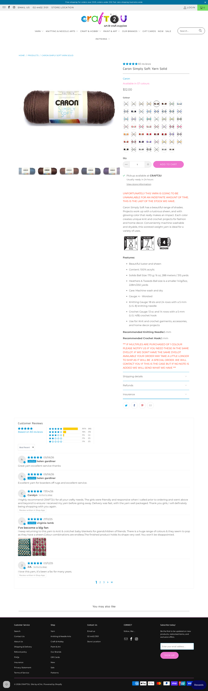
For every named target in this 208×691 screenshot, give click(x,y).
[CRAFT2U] (104, 20)
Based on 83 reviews (30, 431)
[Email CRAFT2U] (3, 7)
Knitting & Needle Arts (61, 636)
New (53, 662)
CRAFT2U (25, 684)
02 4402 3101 (40, 7)
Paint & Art (56, 647)
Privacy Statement (22, 667)
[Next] (117, 108)
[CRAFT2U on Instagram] (14, 7)
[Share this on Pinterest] (142, 405)
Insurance (18, 662)
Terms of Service (21, 673)
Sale (52, 667)
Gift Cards (55, 657)
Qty (125, 158)
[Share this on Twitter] (126, 405)
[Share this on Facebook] (134, 405)
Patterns (55, 673)
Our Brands (56, 652)
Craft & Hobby (57, 641)
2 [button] (100, 582)
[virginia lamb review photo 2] (39, 547)
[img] (35, 457)
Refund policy (20, 652)
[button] (39, 31)
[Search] (200, 31)
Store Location (62, 7)
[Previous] (21, 108)
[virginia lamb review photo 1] (25, 547)
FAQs (16, 657)
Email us (24, 7)
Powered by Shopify (53, 684)
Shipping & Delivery (23, 647)
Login (191, 7)
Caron (126, 78)
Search (17, 631)
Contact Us (19, 636)
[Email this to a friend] (150, 405)
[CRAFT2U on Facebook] (9, 7)
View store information (139, 184)
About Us (18, 641)
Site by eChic (37, 684)
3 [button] (104, 582)
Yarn (53, 631)
